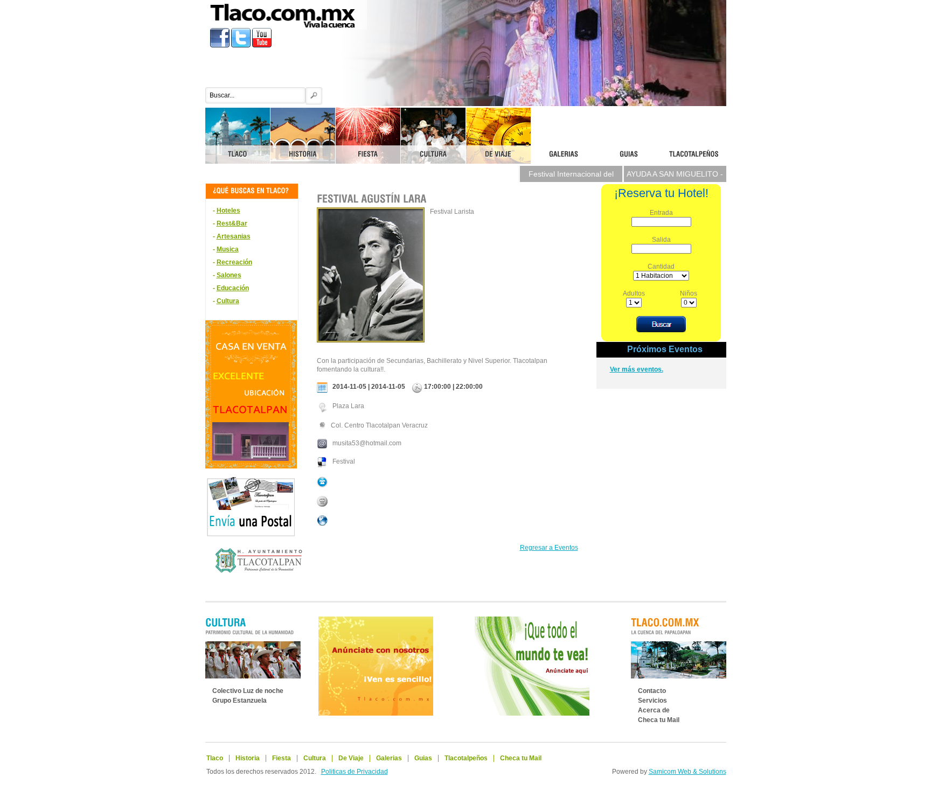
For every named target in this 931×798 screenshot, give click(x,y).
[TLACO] (237, 136)
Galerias (389, 758)
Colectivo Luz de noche (247, 691)
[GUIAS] (628, 136)
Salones (229, 275)
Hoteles (228, 210)
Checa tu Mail (658, 720)
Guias (423, 758)
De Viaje (351, 758)
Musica (228, 249)
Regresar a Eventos (549, 547)
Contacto (652, 691)
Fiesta (281, 758)
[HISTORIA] (302, 136)
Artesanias (234, 236)
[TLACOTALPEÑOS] (694, 136)
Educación (233, 288)
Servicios (652, 700)
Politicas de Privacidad (354, 771)
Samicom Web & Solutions (687, 771)
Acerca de (654, 710)
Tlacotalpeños (466, 758)
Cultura (228, 301)
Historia (247, 758)
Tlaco (214, 758)
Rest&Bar (232, 223)
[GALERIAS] (563, 136)
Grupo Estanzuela (239, 700)
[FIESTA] (368, 136)
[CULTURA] (433, 136)
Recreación (234, 262)
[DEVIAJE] (498, 136)
